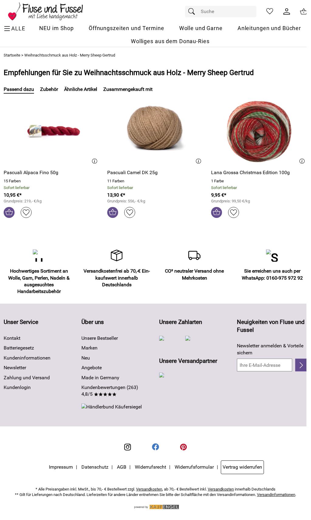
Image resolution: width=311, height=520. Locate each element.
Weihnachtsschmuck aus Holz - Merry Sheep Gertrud (69, 55)
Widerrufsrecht (150, 467)
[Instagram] (127, 447)
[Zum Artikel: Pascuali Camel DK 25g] (155, 131)
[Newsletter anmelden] (301, 365)
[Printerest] (183, 447)
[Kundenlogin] (286, 11)
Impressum (61, 467)
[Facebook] (155, 447)
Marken (89, 348)
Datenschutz (94, 467)
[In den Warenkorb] (9, 212)
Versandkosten (149, 489)
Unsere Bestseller (99, 338)
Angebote (91, 367)
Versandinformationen (276, 494)
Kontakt (12, 338)
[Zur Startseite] (50, 11)
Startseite (12, 55)
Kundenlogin (17, 387)
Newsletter (15, 367)
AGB (121, 467)
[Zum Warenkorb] (303, 11)
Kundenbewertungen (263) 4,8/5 (109, 390)
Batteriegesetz (19, 348)
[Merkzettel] (269, 11)
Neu (85, 358)
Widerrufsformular (194, 467)
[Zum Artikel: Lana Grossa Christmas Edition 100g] (259, 131)
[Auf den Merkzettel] (26, 212)
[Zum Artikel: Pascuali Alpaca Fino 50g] (52, 131)
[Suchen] (193, 11)
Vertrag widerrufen (242, 467)
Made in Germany (100, 378)
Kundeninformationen (27, 358)
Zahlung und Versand (27, 378)
